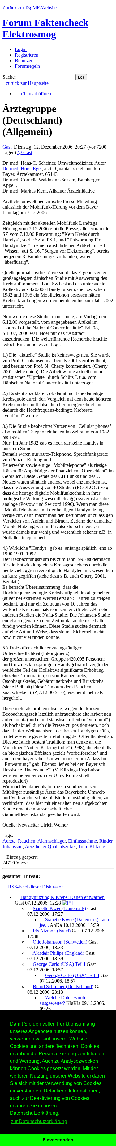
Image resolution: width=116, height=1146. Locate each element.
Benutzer (23, 60)
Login (21, 49)
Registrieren (26, 55)
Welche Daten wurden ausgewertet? (64, 1000)
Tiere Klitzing (91, 846)
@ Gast (24, 152)
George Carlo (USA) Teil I (59, 964)
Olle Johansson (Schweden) (60, 941)
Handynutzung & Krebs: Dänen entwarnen (62, 897)
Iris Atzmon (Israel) (52, 930)
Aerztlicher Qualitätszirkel (50, 846)
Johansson (12, 846)
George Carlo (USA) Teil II (72, 975)
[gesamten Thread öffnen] (67, 902)
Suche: (9, 77)
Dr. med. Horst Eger (22, 168)
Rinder (105, 841)
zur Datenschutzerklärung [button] (39, 1121)
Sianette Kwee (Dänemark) (59, 908)
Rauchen (26, 841)
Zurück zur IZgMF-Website (29, 7)
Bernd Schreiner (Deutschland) (63, 986)
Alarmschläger (51, 841)
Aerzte (8, 841)
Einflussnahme (82, 841)
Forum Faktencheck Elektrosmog (45, 28)
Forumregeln (27, 66)
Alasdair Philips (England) (58, 953)
